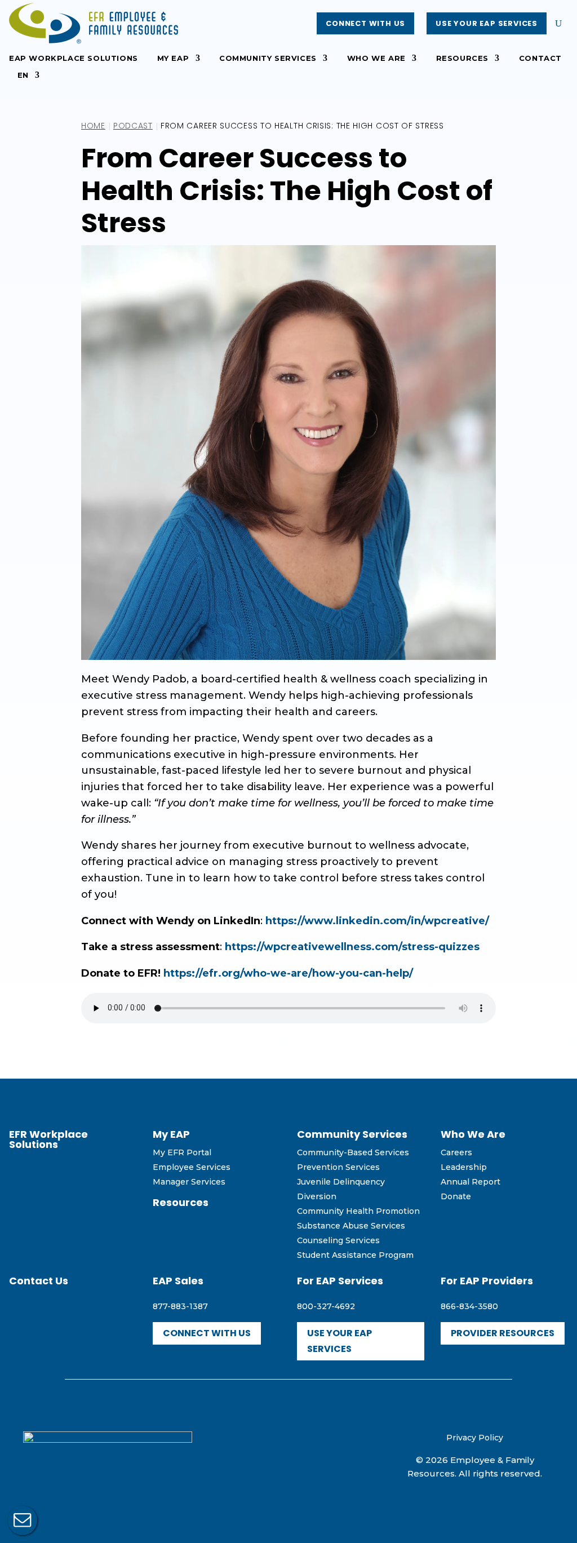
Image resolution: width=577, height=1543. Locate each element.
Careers (456, 1152)
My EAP (173, 58)
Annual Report (470, 1182)
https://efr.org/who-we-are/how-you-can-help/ (288, 973)
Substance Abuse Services (351, 1226)
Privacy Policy (474, 1438)
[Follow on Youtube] (288, 1453)
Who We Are (376, 58)
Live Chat (22, 1520)
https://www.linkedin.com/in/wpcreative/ (377, 921)
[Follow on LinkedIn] (313, 1453)
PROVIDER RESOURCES (502, 1333)
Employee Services (191, 1167)
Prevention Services (338, 1167)
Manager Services (189, 1182)
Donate (456, 1196)
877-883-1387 (180, 1306)
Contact (540, 58)
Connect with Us (365, 23)
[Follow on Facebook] (264, 1453)
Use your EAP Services (339, 1341)
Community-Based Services (353, 1152)
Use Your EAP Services (487, 23)
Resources (462, 58)
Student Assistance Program (355, 1255)
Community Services (268, 58)
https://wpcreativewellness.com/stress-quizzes (352, 947)
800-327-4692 (326, 1306)
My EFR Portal (182, 1152)
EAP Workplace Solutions (73, 58)
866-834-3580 (469, 1306)
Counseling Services (338, 1240)
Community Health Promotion (358, 1211)
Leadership (464, 1167)
